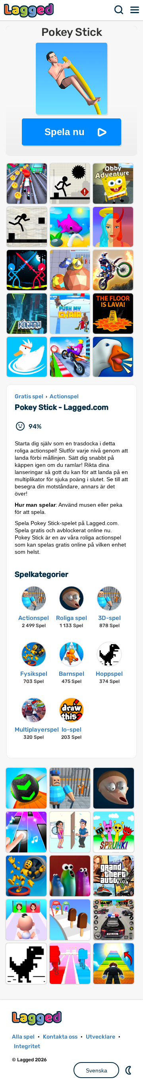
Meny (135, 10)
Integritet (27, 1046)
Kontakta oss (60, 1036)
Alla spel (23, 1036)
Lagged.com (38, 1018)
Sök (119, 10)
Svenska (96, 1070)
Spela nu (64, 131)
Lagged (30, 10)
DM (129, 1070)
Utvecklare (100, 1036)
